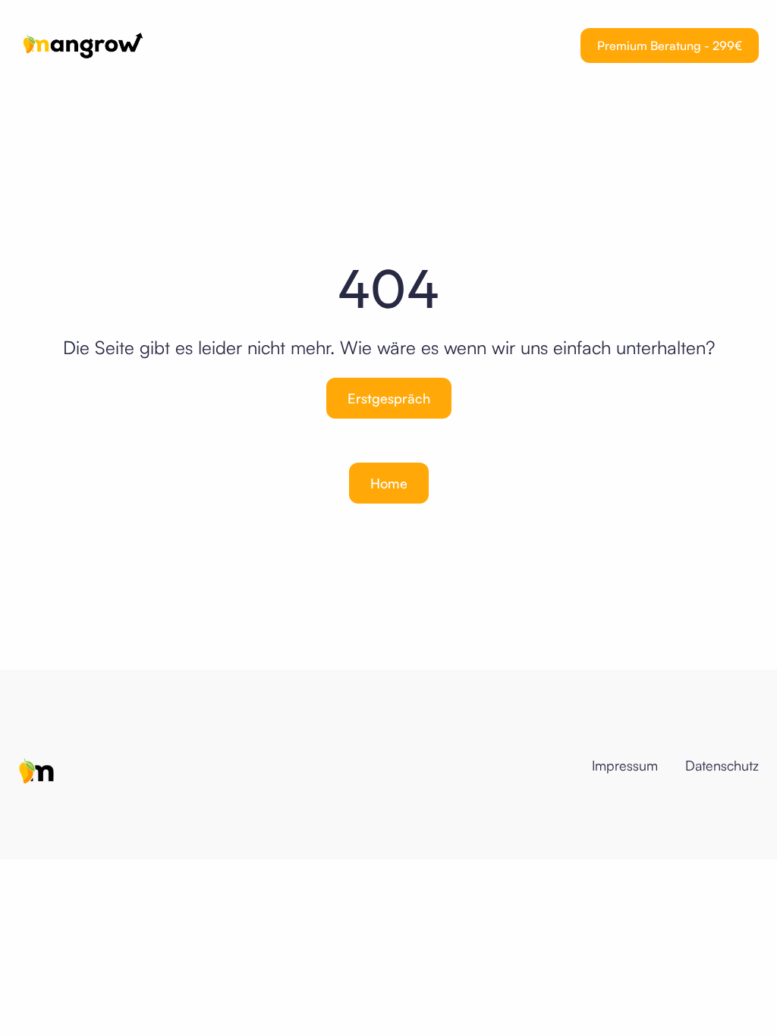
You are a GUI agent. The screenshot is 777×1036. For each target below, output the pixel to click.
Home (388, 483)
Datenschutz (722, 765)
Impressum (625, 765)
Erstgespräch (389, 398)
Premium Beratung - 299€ (669, 45)
